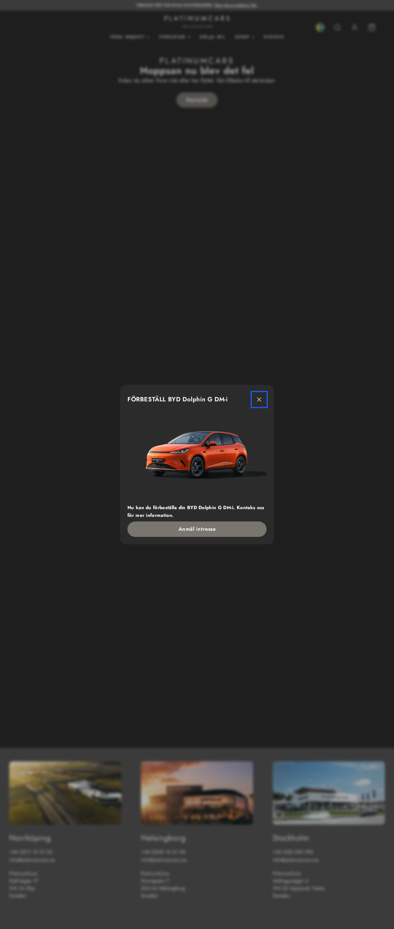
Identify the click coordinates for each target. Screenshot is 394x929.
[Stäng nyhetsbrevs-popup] (259, 399)
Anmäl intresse (197, 529)
